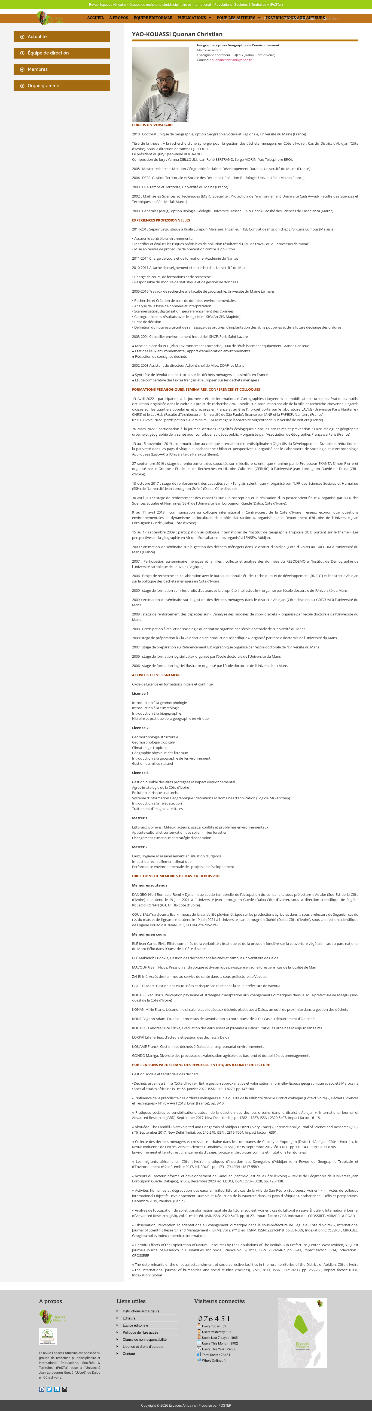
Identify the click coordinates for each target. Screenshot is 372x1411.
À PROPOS (118, 17)
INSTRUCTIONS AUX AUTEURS (295, 17)
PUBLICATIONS (192, 17)
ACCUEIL (95, 17)
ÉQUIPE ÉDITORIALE (153, 17)
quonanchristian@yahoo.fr (232, 59)
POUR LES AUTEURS (236, 17)
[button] (194, 17)
